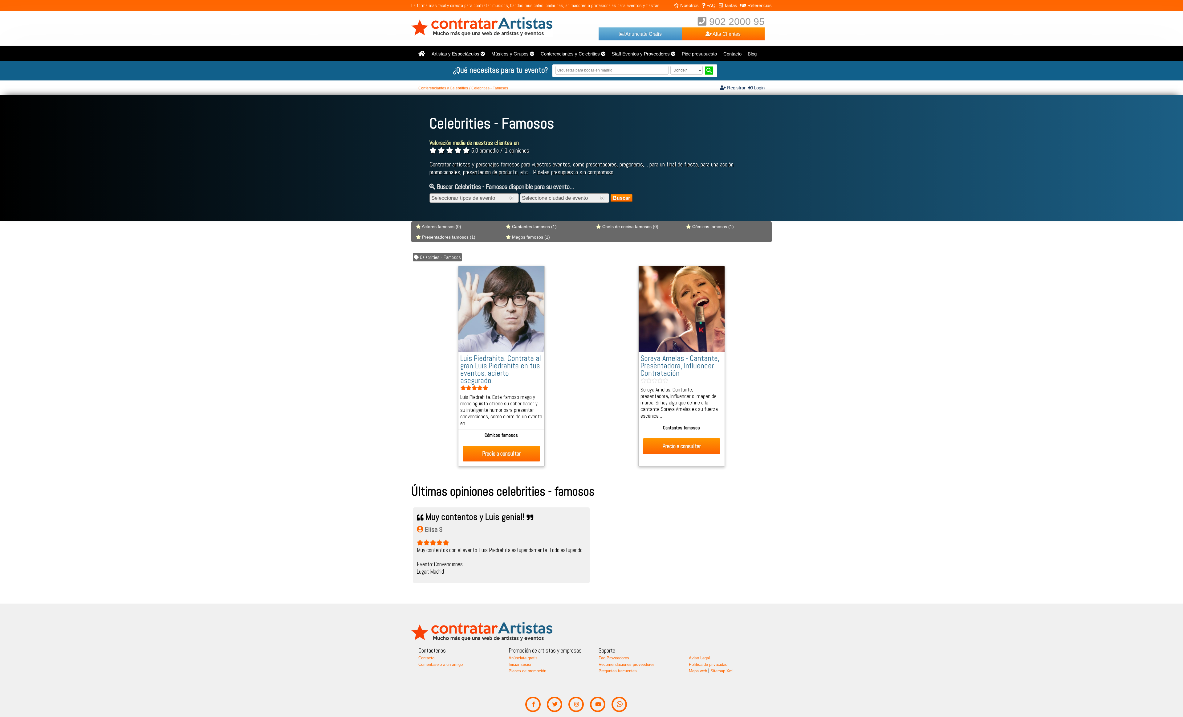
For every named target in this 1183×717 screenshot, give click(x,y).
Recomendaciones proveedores (627, 664)
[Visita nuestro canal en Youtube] (598, 704)
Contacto (732, 53)
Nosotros (689, 5)
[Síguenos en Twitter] (555, 704)
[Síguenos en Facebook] (533, 704)
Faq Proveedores (614, 658)
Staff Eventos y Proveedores (641, 53)
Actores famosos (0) (441, 226)
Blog (752, 53)
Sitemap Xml (722, 671)
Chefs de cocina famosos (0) (629, 226)
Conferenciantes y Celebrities (570, 53)
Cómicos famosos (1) (712, 226)
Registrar (737, 87)
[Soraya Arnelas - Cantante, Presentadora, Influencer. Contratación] (682, 350)
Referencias (759, 5)
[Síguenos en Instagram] (576, 704)
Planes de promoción (527, 671)
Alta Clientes (726, 34)
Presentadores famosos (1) (448, 237)
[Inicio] (421, 53)
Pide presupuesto (699, 53)
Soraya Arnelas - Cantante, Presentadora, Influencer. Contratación (679, 366)
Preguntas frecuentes (618, 671)
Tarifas (730, 5)
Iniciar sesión (520, 664)
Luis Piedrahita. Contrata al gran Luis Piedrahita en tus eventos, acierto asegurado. (500, 369)
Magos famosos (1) (530, 237)
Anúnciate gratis (523, 658)
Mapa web (698, 671)
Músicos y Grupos (510, 53)
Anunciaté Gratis (643, 34)
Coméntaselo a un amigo (440, 664)
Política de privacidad (708, 664)
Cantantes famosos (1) (534, 226)
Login (759, 87)
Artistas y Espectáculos (455, 53)
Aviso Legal (699, 658)
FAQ (710, 5)
